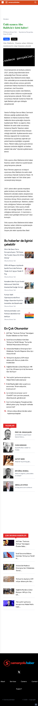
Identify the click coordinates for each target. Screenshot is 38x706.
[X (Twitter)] (19, 672)
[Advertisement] (19, 513)
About (3, 681)
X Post (14, 39)
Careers (24, 681)
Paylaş (6, 39)
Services (13, 681)
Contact (34, 681)
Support (19, 689)
